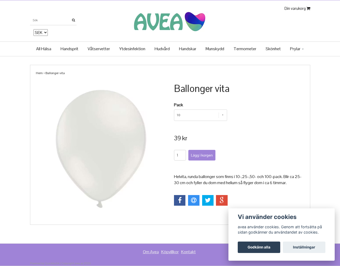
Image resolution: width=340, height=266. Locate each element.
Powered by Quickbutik (45, 263)
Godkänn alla (259, 247)
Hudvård (162, 49)
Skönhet (273, 49)
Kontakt (188, 252)
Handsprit (69, 49)
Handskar (187, 49)
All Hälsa (43, 49)
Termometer (244, 49)
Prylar (295, 49)
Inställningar (304, 247)
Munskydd (215, 49)
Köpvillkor (170, 252)
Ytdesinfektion (132, 49)
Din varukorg (295, 8)
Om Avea (151, 252)
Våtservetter (99, 49)
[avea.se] (170, 20)
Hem (39, 73)
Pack (178, 105)
